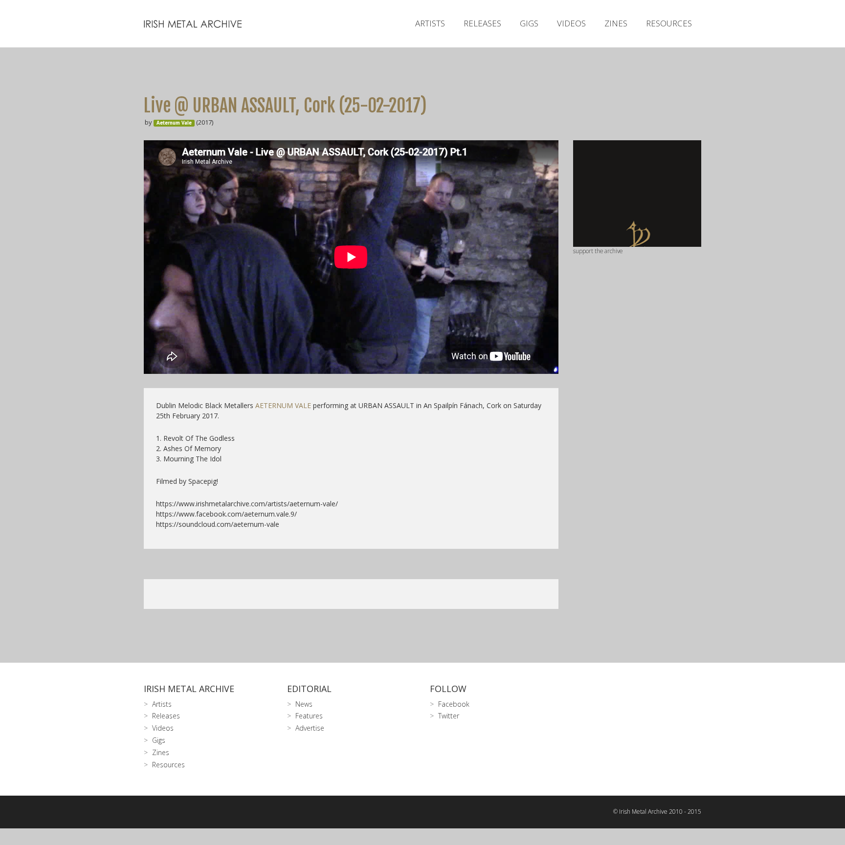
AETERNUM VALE (283, 405)
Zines (615, 23)
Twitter (448, 715)
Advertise (309, 728)
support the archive (598, 251)
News (303, 704)
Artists (430, 23)
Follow (448, 688)
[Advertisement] (637, 410)
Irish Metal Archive (189, 688)
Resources (669, 23)
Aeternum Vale (174, 123)
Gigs (529, 23)
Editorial (309, 688)
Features (309, 715)
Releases (482, 23)
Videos (571, 23)
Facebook (453, 704)
